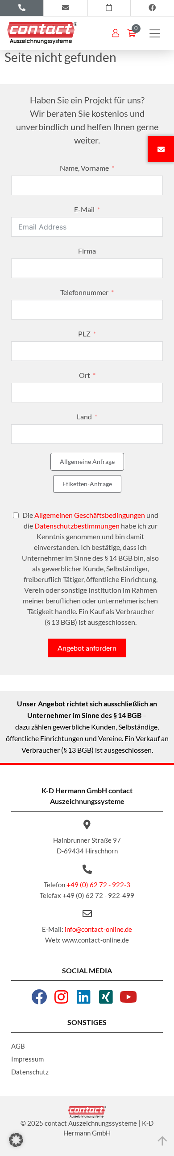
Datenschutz (30, 1072)
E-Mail (84, 209)
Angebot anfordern (87, 648)
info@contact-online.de (98, 929)
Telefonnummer (84, 292)
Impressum (27, 1059)
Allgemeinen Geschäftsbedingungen (89, 515)
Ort (84, 375)
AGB (18, 1046)
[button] (16, 1140)
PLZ (84, 333)
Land (84, 416)
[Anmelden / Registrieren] (115, 33)
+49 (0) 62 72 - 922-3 (98, 885)
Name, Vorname (84, 168)
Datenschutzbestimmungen (77, 525)
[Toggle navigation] (155, 33)
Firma (87, 250)
